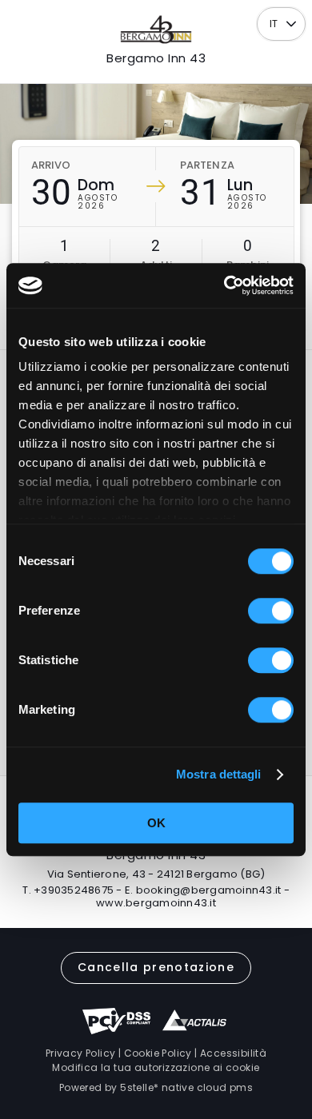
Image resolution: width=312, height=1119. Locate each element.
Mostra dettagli (219, 774)
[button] (291, 24)
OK (156, 823)
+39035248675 (74, 890)
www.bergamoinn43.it (156, 902)
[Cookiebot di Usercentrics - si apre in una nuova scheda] (224, 285)
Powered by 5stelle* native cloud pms (156, 1087)
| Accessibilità (229, 1053)
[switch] (271, 610)
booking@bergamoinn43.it (209, 890)
